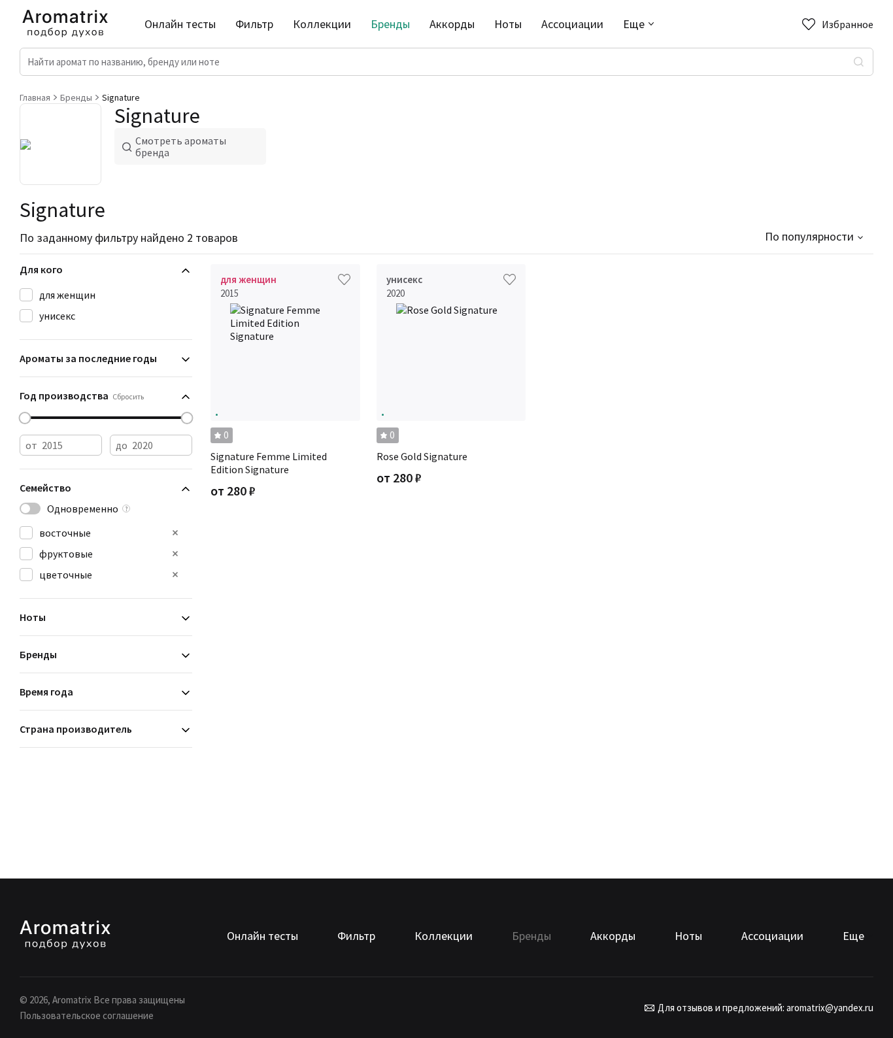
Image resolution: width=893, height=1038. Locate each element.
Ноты (508, 23)
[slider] (25, 418)
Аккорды (452, 23)
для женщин (67, 294)
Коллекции (322, 23)
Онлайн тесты (180, 23)
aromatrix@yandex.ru (828, 1007)
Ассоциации (572, 23)
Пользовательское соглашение (87, 1015)
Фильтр (254, 23)
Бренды (390, 23)
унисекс (57, 315)
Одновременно (82, 508)
